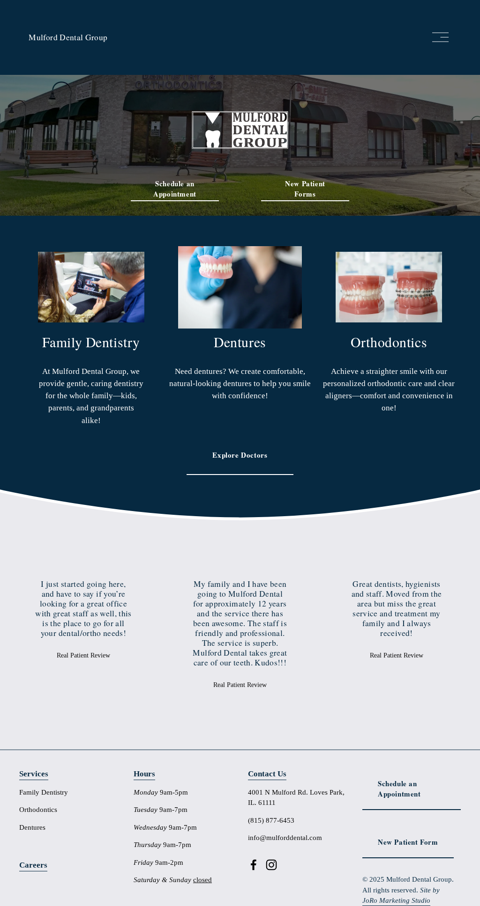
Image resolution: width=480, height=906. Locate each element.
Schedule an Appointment (174, 188)
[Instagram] (271, 864)
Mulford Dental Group (68, 37)
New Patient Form (408, 842)
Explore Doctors (239, 455)
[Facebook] (253, 864)
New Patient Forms (305, 188)
